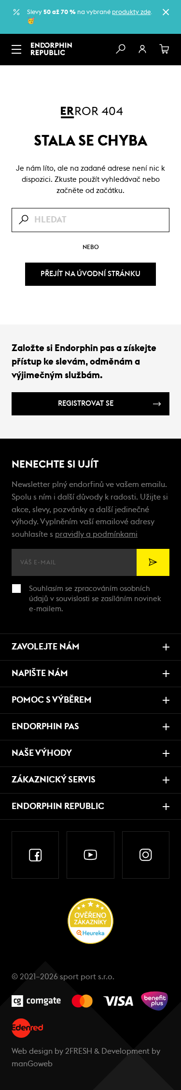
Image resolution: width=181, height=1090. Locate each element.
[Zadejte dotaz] (90, 220)
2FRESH (78, 1051)
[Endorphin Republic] (51, 49)
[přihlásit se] (142, 49)
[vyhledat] (120, 49)
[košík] (164, 49)
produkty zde (131, 12)
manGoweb (32, 1064)
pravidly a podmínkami (96, 534)
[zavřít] (165, 12)
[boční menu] (16, 49)
